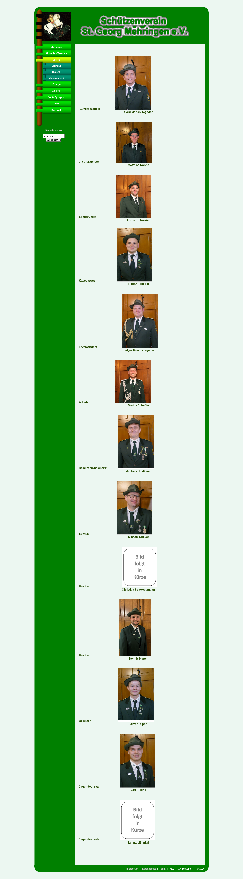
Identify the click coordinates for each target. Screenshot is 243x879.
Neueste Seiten (53, 130)
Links (56, 103)
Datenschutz (149, 868)
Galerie (56, 90)
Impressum (132, 868)
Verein (56, 59)
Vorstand (56, 66)
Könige (56, 84)
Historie (56, 72)
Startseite (56, 46)
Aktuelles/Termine (56, 53)
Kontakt (56, 110)
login (163, 868)
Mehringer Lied (56, 78)
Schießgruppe (56, 97)
